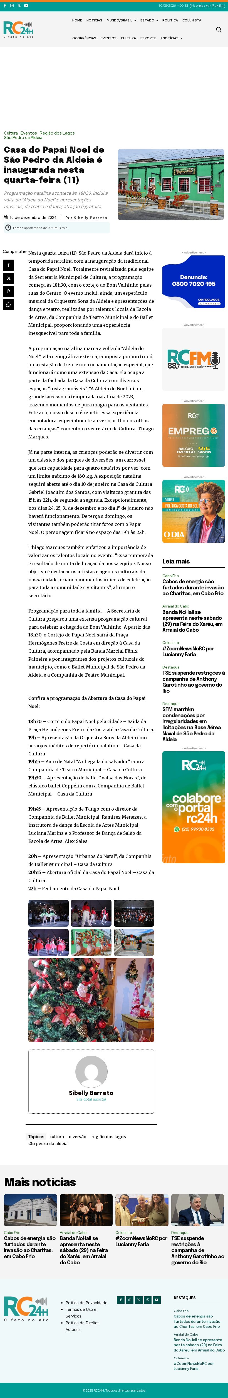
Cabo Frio (170, 576)
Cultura (11, 133)
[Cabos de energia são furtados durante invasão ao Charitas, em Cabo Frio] (30, 1210)
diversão (77, 1136)
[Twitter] (19, 6)
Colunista (170, 642)
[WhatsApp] (8, 304)
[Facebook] (5, 6)
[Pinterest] (8, 291)
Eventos (29, 133)
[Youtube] (26, 6)
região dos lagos (108, 1136)
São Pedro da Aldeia (23, 138)
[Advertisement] (114, 89)
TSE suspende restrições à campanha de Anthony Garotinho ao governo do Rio (197, 1250)
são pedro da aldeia (48, 1143)
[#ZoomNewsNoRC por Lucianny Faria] (141, 1210)
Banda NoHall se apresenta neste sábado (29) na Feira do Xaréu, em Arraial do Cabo (84, 1250)
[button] (218, 29)
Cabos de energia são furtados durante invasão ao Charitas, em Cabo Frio (193, 587)
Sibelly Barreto (91, 1093)
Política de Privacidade (86, 1302)
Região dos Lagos (57, 133)
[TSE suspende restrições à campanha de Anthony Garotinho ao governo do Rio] (197, 1210)
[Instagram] (12, 6)
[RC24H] (19, 29)
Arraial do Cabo (175, 606)
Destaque (171, 667)
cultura (56, 1136)
